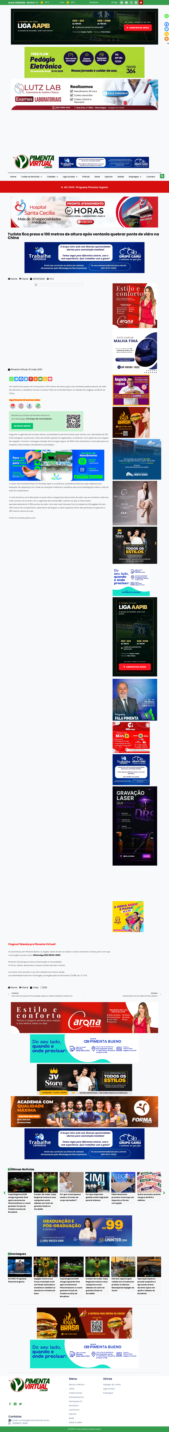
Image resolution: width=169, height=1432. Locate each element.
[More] (166, 39)
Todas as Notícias (30, 176)
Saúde (120, 176)
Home (13, 176)
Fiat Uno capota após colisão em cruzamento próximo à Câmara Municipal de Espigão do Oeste (123, 1285)
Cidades (51, 176)
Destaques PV (76, 1401)
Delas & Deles (75, 1422)
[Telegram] (16, 379)
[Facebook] (21, 379)
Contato (150, 176)
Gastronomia (75, 1393)
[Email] (40, 379)
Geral (97, 176)
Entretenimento (76, 1397)
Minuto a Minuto (76, 1384)
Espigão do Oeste (112, 1384)
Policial (85, 176)
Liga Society (69, 176)
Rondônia (73, 1405)
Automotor (74, 1409)
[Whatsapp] (11, 379)
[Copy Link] (45, 379)
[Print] (35, 379)
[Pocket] (50, 379)
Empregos (134, 176)
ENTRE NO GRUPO (22, 426)
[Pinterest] (31, 379)
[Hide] (168, 43)
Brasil (71, 1418)
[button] (162, 176)
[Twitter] (26, 379)
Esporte (108, 176)
